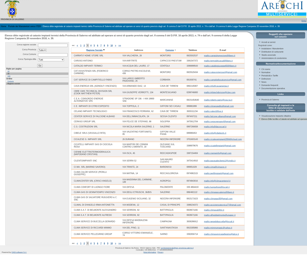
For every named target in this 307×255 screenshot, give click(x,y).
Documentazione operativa (273, 88)
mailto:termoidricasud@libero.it (218, 61)
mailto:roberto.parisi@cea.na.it (218, 100)
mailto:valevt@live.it (213, 111)
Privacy (160, 252)
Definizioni (266, 79)
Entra (304, 21)
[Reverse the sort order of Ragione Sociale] (104, 50)
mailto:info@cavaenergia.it (216, 86)
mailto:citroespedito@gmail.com (219, 106)
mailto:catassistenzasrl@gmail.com (220, 72)
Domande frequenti (269, 85)
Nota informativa (149, 252)
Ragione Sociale (94, 50)
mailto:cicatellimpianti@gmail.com (220, 145)
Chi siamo (265, 69)
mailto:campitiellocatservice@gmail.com (222, 80)
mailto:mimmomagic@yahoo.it (218, 228)
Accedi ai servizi (268, 42)
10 (8, 71)
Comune (11, 81)
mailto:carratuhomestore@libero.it (219, 55)
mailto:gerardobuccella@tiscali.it (219, 221)
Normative (265, 72)
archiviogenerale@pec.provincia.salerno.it (177, 248)
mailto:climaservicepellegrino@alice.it (221, 234)
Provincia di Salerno (270, 100)
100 (9, 76)
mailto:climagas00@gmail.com (218, 198)
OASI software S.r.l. (19, 252)
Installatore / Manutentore (272, 49)
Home (3, 26)
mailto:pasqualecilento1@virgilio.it (220, 160)
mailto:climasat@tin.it (214, 210)
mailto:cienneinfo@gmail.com (217, 153)
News (263, 82)
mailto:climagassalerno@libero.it (219, 192)
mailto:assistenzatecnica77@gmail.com (222, 205)
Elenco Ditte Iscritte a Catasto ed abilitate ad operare (284, 119)
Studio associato (268, 55)
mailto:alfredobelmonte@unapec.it (220, 215)
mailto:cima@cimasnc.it (215, 167)
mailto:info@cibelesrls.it (215, 133)
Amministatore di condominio (274, 58)
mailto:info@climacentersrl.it (217, 181)
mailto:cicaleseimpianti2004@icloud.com (223, 139)
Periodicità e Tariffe (270, 76)
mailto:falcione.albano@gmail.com (220, 116)
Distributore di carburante (272, 52)
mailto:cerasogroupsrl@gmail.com (220, 121)
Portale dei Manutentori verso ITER (24, 26)
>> (119, 45)
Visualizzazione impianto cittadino (276, 116)
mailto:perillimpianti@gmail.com (218, 173)
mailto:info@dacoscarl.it (215, 126)
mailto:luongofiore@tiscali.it (217, 187)
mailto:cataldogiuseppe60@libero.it (220, 66)
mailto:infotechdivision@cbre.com (219, 92)
